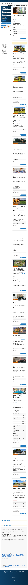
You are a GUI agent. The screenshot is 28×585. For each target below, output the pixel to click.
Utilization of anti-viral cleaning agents (4, 51)
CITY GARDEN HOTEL (5, 563)
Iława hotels (19, 555)
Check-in (3, 11)
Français (8, 571)
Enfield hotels (11, 3)
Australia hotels (6, 3)
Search (4, 20)
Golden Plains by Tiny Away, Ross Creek (18, 116)
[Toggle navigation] (3, 1)
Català (14, 571)
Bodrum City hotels (15, 555)
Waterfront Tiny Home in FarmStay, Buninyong (17, 146)
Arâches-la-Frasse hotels (7, 556)
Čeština (18, 572)
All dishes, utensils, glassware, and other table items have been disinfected (5, 48)
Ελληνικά (21, 572)
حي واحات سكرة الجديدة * (11, 563)
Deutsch (5, 571)
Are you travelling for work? (5, 17)
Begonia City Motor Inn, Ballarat (19, 488)
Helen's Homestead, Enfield (18, 15)
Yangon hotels (21, 565)
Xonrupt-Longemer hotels (16, 554)
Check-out (3, 14)
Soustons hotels (4, 555)
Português (3, 572)
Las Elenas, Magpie (17, 335)
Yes (3, 18)
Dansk (15, 572)
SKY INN (9, 562)
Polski (23, 571)
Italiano (16, 571)
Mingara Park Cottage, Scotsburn (17, 302)
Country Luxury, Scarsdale (18, 364)
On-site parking (4, 52)
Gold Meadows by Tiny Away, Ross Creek (18, 84)
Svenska (12, 572)
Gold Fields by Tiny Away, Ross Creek (19, 54)
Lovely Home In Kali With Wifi (14, 562)
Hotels (2, 3)
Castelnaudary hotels (9, 555)
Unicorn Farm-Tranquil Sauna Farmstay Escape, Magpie (18, 269)
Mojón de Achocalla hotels (11, 565)
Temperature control (4, 46)
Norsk (6, 572)
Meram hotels (7, 566)
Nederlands (20, 571)
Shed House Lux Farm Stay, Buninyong (18, 174)
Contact (14, 580)
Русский (24, 572)
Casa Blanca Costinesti (21, 562)
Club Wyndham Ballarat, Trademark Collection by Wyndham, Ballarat (17, 396)
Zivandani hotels (17, 565)
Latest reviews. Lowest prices (5, 8)
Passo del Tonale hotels (9, 554)
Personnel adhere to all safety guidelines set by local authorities (4, 44)
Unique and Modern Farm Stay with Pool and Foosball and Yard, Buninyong (19, 207)
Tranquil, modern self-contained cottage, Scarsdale (19, 458)
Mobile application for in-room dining (5, 53)
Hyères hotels (4, 554)
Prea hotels (21, 554)
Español (11, 571)
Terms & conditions (14, 577)
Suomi (9, 572)
